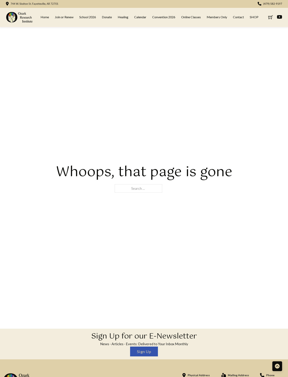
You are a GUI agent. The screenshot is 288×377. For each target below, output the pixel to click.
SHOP (254, 17)
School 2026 (87, 17)
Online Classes (191, 17)
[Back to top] (277, 366)
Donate (107, 17)
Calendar (140, 17)
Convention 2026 (163, 17)
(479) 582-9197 (272, 3)
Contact (238, 17)
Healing (123, 17)
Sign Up (144, 351)
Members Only (217, 17)
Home (45, 17)
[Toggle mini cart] (270, 17)
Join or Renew (64, 17)
